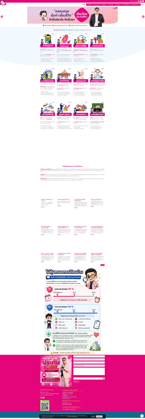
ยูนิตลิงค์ (104, 4)
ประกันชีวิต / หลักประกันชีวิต (67, 392)
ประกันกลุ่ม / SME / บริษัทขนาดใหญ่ (69, 396)
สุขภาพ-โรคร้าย (97, 4)
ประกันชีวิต (89, 4)
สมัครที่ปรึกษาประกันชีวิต (67, 404)
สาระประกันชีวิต (126, 4)
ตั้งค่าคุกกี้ (93, 416)
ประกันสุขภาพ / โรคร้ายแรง (67, 394)
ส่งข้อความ (77, 381)
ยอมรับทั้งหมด (99, 416)
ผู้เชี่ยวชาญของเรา (135, 4)
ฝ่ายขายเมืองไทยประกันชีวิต (53, 393)
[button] (142, 5)
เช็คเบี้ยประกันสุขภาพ (66, 398)
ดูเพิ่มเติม (42, 206)
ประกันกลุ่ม (111, 4)
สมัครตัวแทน (118, 4)
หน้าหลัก (83, 4)
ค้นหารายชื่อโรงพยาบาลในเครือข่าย (69, 409)
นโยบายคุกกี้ (50, 417)
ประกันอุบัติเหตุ (65, 395)
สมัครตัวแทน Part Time (66, 403)
